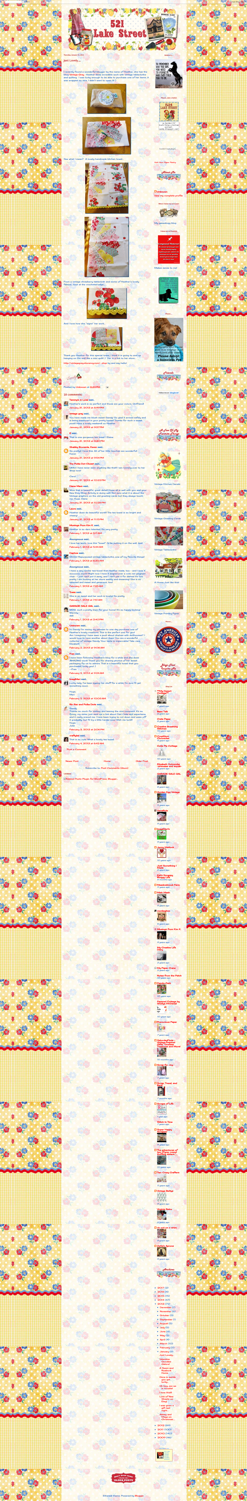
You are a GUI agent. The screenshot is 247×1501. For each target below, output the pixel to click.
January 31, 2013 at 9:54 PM (86, 457)
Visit (165, 162)
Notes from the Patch (169, 975)
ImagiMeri (74, 679)
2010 (161, 1433)
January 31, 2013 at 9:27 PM (86, 427)
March (164, 1343)
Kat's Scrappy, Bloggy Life (165, 876)
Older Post (142, 761)
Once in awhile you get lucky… (168, 1379)
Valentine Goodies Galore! (165, 1361)
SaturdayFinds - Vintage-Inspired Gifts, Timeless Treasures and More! (168, 1043)
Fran (71, 653)
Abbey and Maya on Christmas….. (167, 1417)
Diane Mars (75, 486)
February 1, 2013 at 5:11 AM (85, 533)
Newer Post (72, 761)
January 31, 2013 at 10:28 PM (87, 502)
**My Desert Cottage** (164, 692)
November (166, 1311)
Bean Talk (162, 711)
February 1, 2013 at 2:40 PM (86, 619)
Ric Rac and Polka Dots (82, 704)
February (165, 1347)
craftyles (74, 735)
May (163, 1335)
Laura (72, 508)
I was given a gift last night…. (167, 1408)
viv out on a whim (167, 1227)
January (165, 1351)
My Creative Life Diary (166, 948)
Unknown (74, 625)
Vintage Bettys (165, 1191)
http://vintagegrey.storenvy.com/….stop (85, 363)
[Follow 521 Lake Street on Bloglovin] (169, 394)
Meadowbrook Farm (168, 885)
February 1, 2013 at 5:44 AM (86, 547)
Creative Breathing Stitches (167, 727)
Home (107, 761)
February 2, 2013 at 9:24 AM (86, 673)
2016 (161, 1291)
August (164, 1323)
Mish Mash (163, 892)
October (165, 1315)
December (166, 1307)
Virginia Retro (164, 1209)
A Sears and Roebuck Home (166, 1370)
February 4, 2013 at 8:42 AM (86, 743)
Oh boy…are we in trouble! (168, 1387)
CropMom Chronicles (163, 737)
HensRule (162, 810)
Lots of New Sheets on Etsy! (166, 1399)
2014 (161, 1300)
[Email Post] (107, 387)
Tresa (72, 592)
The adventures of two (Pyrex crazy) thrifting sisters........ (167, 1152)
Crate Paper (164, 719)
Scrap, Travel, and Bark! (167, 1084)
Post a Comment (76, 749)
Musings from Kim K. (81, 525)
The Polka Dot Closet (81, 463)
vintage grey (76, 413)
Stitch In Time (165, 1122)
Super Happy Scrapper (164, 1130)
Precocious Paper (167, 1022)
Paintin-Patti (164, 983)
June (163, 1331)
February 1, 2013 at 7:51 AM (85, 600)
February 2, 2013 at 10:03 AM (87, 698)
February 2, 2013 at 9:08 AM (86, 647)
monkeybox (163, 910)
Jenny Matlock (165, 847)
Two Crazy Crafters (168, 1172)
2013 (161, 1304)
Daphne (73, 553)
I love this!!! (166, 1392)
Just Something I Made (167, 866)
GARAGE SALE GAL (81, 606)
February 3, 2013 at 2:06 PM (86, 729)
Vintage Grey (76, 74)
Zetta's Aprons (165, 1246)
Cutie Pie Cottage (167, 746)
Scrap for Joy (165, 1065)
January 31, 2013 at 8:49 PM (86, 407)
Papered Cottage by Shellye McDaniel (168, 1002)
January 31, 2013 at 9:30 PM (86, 441)
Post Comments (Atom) (114, 768)
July (162, 1327)
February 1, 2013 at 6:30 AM (86, 560)
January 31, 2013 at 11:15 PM (86, 519)
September (166, 1319)
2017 (161, 1287)
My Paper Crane (166, 968)
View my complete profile (168, 195)
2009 (161, 1437)
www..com (164, 1448)
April (163, 1339)
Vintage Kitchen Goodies (166, 1456)
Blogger (139, 1495)
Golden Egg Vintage (168, 792)
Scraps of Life (165, 1103)
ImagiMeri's (163, 829)
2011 (160, 1429)
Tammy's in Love (78, 400)
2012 (161, 1425)
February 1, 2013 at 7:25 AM (86, 586)
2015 (161, 1296)
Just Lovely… (167, 1355)
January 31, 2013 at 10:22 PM (87, 480)
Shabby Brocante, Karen (83, 447)
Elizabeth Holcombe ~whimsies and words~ (169, 765)
